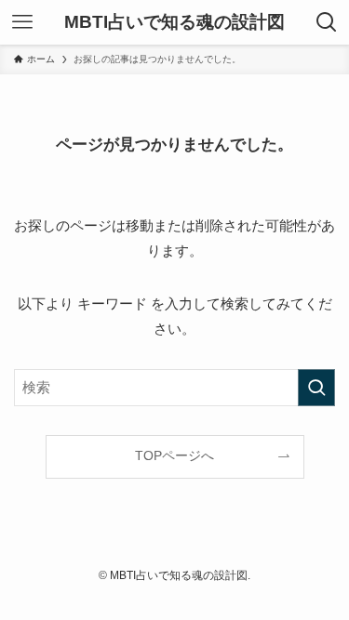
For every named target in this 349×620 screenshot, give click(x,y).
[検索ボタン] (326, 22)
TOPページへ (174, 456)
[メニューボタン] (22, 22)
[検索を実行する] (316, 387)
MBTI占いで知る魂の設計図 (174, 23)
